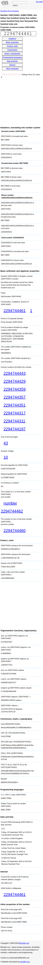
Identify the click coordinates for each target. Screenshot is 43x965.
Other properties (12, 69)
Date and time (12, 61)
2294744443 (15, 373)
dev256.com (25, 962)
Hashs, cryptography (12, 54)
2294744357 (15, 397)
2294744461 (15, 310)
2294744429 (15, 381)
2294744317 (15, 413)
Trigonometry (12, 50)
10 (6, 457)
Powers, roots (12, 46)
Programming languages (12, 57)
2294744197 (15, 429)
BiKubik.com (24, 943)
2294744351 (15, 405)
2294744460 (15, 530)
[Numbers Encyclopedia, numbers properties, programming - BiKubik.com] (4, 5)
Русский (39, 2)
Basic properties (12, 42)
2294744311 (14, 421)
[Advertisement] (21, 101)
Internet (12, 65)
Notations (12, 39)
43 (6, 443)
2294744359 (15, 389)
